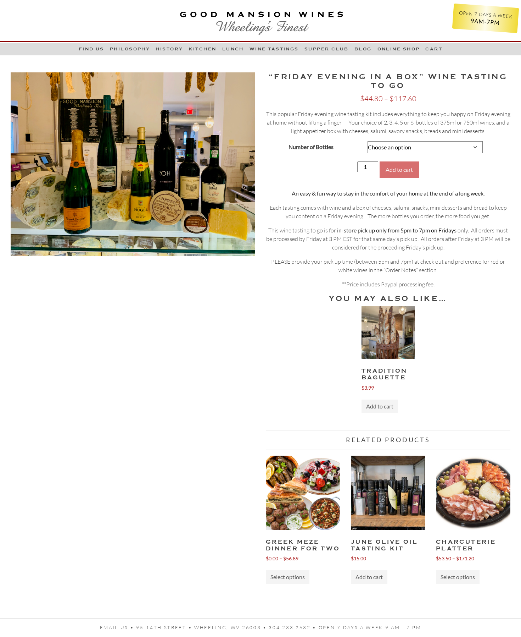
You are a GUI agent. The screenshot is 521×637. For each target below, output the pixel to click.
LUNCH (233, 48)
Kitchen (203, 48)
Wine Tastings (274, 48)
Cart (433, 48)
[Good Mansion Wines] (260, 20)
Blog (363, 48)
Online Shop (398, 48)
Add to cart (399, 169)
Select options (287, 576)
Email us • (118, 627)
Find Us (91, 48)
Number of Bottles (311, 146)
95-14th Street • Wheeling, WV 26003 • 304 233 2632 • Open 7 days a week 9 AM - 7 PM (278, 627)
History (169, 48)
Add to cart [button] (379, 406)
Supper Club (326, 48)
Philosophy (130, 48)
